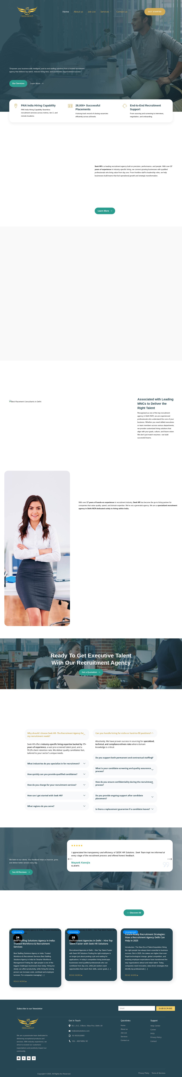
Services (105, 11)
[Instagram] (34, 1058)
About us (78, 11)
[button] (135, 1036)
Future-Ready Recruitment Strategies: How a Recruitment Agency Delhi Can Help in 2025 (145, 937)
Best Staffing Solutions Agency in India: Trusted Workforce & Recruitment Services (34, 943)
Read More (19, 981)
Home (66, 11)
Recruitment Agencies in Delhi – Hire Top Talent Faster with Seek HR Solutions (91, 942)
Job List (92, 11)
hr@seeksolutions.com (81, 1031)
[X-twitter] (24, 1058)
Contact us (121, 11)
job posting (18, 932)
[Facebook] (19, 1058)
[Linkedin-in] (29, 1058)
